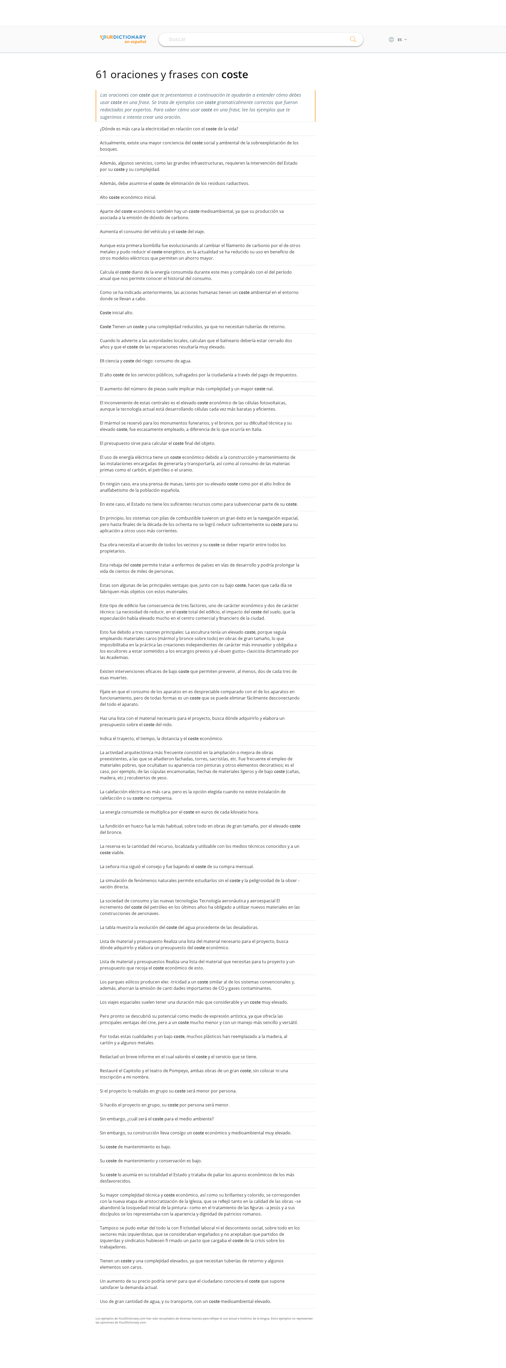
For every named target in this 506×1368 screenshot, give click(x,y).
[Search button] (353, 39)
